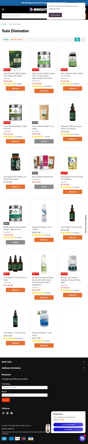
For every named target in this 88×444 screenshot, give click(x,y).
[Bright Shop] (44, 9)
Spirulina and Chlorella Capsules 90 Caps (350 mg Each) (70, 279)
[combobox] (41, 16)
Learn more (55, 15)
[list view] (82, 39)
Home (4, 24)
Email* (4, 392)
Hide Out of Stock (16, 39)
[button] (82, 438)
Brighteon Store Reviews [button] (86, 224)
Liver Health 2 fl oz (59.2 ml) (71, 227)
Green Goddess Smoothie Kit (42, 177)
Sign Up (6, 400)
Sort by (6, 40)
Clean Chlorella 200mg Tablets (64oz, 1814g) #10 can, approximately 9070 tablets (43, 75)
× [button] (83, 4)
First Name (6, 384)
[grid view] (77, 39)
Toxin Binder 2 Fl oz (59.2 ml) (14, 333)
